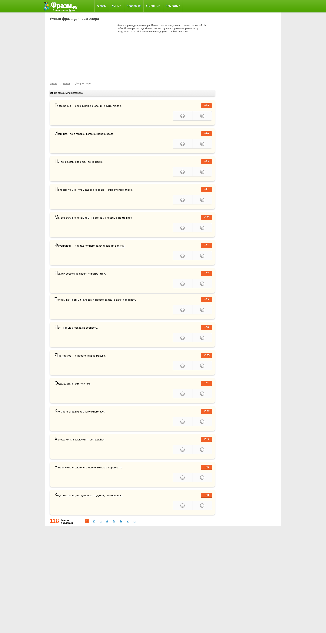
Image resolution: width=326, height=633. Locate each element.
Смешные (153, 6)
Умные (116, 6)
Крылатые (173, 6)
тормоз (66, 355)
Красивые (134, 6)
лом (104, 467)
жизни (121, 245)
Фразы (101, 6)
